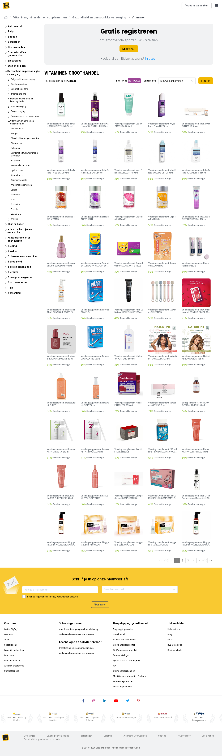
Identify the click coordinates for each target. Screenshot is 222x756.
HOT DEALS (134, 81)
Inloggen (151, 58)
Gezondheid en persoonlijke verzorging (99, 17)
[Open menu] (216, 5)
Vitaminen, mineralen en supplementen (40, 17)
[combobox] (160, 81)
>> (210, 560)
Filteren (205, 80)
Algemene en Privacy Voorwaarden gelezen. (57, 597)
